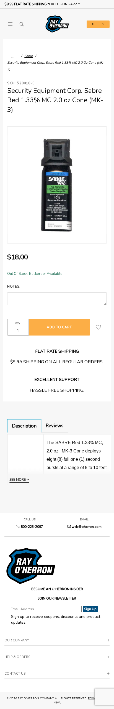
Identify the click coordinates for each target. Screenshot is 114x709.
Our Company (16, 640)
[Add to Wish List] (98, 327)
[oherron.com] (57, 24)
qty (17, 323)
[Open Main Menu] (10, 24)
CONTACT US (14, 673)
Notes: (13, 286)
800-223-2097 (32, 526)
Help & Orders (17, 657)
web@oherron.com (87, 526)
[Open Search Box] (22, 24)
